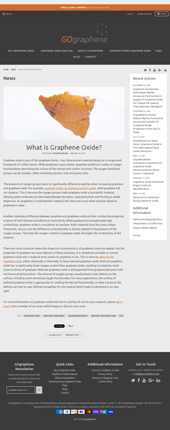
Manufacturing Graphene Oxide (130, 50)
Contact (90, 56)
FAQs (159, 50)
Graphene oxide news (54, 316)
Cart (163, 14)
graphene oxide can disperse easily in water (70, 188)
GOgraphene (89, 419)
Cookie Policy (105, 381)
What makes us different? (148, 223)
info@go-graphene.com (147, 374)
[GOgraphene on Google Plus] (160, 70)
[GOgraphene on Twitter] (145, 70)
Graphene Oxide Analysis (57, 50)
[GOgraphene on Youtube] (154, 70)
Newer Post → (74, 335)
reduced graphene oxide (103, 316)
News (13, 70)
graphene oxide (32, 316)
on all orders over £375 (98, 7)
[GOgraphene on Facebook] (150, 70)
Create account (144, 14)
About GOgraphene (90, 50)
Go (39, 390)
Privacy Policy (105, 374)
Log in (130, 14)
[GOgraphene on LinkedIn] (165, 70)
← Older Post (54, 335)
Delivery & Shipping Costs (147, 219)
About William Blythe (145, 227)
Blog (77, 56)
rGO (121, 316)
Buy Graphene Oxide (21, 50)
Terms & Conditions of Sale (105, 370)
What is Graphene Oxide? (64, 147)
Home (5, 70)
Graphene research (78, 316)
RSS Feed (137, 235)
